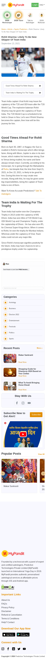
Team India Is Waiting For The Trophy (20, 93)
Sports (11, 339)
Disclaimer (6, 611)
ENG (41, 5)
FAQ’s (4, 604)
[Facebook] (8, 649)
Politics (11, 333)
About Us (5, 600)
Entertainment (14, 321)
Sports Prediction (20, 29)
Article (10, 29)
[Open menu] (4, 5)
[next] (43, 473)
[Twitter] (18, 649)
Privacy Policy (7, 607)
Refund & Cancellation (11, 615)
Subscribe (36, 415)
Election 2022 (14, 314)
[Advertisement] (23, 525)
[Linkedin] (13, 649)
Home (3, 29)
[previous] (3, 473)
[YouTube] (24, 649)
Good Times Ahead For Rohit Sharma (19, 86)
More (39, 348)
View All (41, 454)
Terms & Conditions (10, 618)
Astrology (12, 302)
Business (12, 308)
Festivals (12, 327)
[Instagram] (3, 649)
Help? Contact (7, 622)
